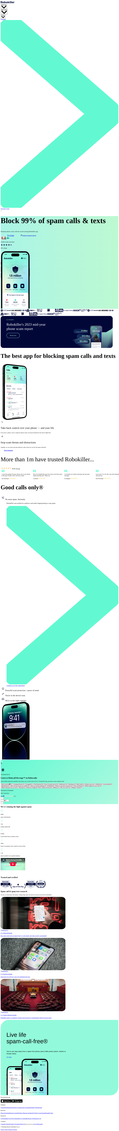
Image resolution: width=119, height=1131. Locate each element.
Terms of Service (12, 1129)
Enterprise (3, 19)
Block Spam (4, 9)
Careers (18, 1124)
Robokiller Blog (49, 1113)
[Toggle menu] (1, 210)
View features (8, 450)
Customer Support (5, 1124)
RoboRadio (8, 1107)
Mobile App (3, 4)
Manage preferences (29, 1124)
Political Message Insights (25, 1113)
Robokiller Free (33, 1107)
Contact (3, 15)
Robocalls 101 (30, 1118)
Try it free (6, 208)
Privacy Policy (4, 1129)
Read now (13, 335)
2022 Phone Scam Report (38, 1113)
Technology (14, 1107)
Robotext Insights (14, 1113)
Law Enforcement (38, 1124)
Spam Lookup (25, 1107)
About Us (22, 1124)
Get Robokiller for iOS (6, 1118)
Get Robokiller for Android (19, 1118)
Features (3, 1107)
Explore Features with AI (29, 235)
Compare (19, 1107)
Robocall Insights (5, 1113)
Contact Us (13, 1124)
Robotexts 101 (37, 1118)
